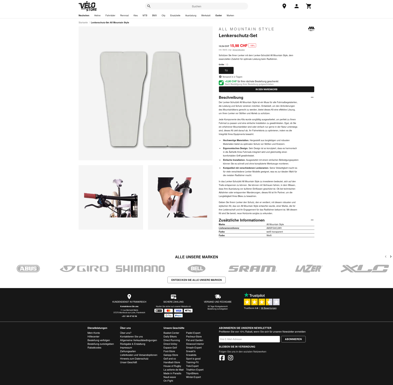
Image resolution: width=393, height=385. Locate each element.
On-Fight (168, 380)
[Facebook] (222, 358)
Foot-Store (169, 351)
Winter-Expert (193, 377)
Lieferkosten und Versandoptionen (138, 355)
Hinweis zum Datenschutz (134, 358)
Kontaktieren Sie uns (129, 306)
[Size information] (227, 64)
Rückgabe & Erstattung (132, 344)
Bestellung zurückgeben (218, 308)
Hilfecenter (93, 336)
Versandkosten (238, 49)
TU (226, 70)
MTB (145, 15)
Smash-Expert (194, 347)
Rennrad (124, 15)
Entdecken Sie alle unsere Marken (196, 280)
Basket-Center (171, 333)
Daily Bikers (170, 336)
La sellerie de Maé (173, 369)
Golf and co (169, 358)
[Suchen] (149, 6)
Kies (136, 15)
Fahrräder (110, 15)
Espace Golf (170, 347)
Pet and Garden (194, 340)
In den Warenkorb (266, 89)
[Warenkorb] (309, 6)
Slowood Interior (195, 344)
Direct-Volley (170, 344)
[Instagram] (231, 358)
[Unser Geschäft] (284, 6)
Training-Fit (192, 362)
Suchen (196, 6)
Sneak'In (191, 351)
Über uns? (125, 333)
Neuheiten (84, 15)
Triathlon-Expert (194, 369)
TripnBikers (192, 373)
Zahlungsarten (128, 351)
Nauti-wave (169, 377)
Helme (97, 15)
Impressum (126, 347)
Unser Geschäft (128, 362)
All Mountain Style (247, 28)
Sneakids (191, 355)
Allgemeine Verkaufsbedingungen (138, 340)
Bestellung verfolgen (99, 340)
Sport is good (193, 358)
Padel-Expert (193, 333)
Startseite (83, 22)
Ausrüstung (190, 15)
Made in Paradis (172, 373)
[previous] (385, 257)
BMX (154, 15)
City (163, 15)
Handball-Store (171, 362)
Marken (230, 15)
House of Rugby (172, 366)
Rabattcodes (94, 347)
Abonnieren (293, 339)
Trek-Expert (192, 366)
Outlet (218, 15)
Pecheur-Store (194, 336)
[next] (391, 257)
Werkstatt (205, 15)
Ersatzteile (175, 15)
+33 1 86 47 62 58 (129, 316)
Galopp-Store (170, 355)
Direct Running (171, 340)
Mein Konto (94, 333)
